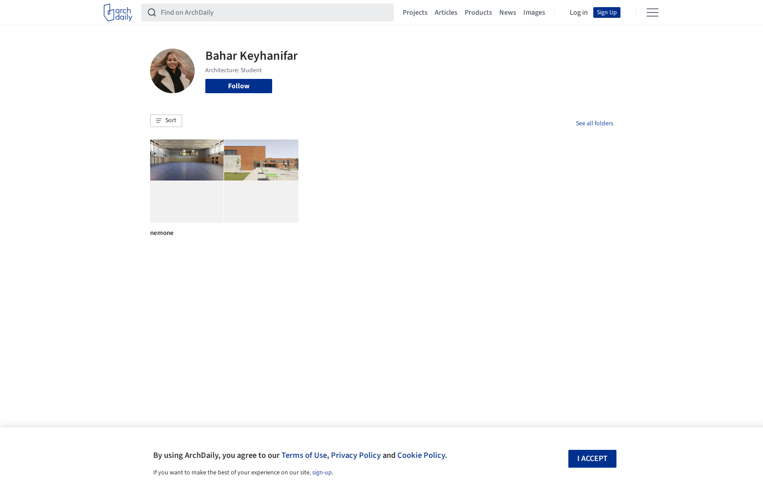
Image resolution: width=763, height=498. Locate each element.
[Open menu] (652, 12)
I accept (592, 458)
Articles (446, 12)
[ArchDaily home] (118, 12)
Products (478, 12)
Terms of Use (304, 455)
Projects (415, 12)
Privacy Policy (356, 455)
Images (534, 12)
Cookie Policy (421, 455)
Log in (579, 12)
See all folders (594, 123)
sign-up (322, 472)
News (507, 12)
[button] (166, 121)
